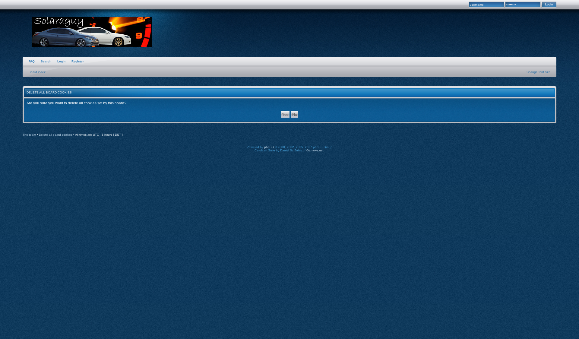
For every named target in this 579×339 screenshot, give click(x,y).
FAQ (32, 61)
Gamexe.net (315, 150)
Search (46, 61)
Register (77, 61)
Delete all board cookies (55, 134)
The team (29, 134)
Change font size (538, 72)
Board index (37, 72)
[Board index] (92, 32)
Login (61, 61)
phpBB (269, 147)
